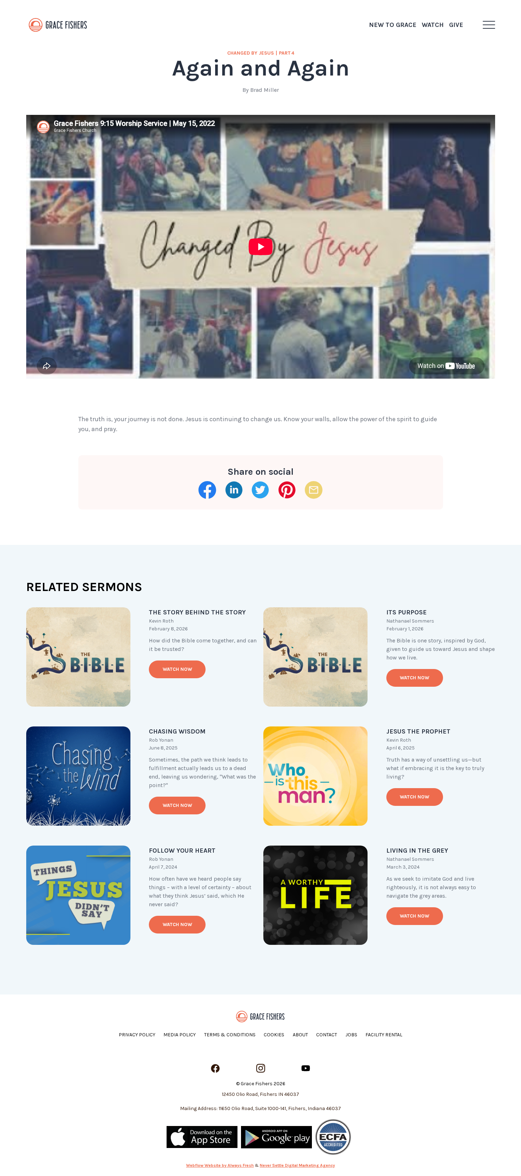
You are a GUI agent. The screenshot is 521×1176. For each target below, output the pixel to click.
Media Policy (179, 1035)
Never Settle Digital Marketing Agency (297, 1165)
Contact (326, 1035)
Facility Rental (383, 1035)
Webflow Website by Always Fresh (220, 1165)
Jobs (351, 1035)
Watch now (177, 669)
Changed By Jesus (250, 53)
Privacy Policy (137, 1035)
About (300, 1035)
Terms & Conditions (230, 1035)
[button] (489, 25)
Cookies (274, 1035)
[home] (58, 24)
